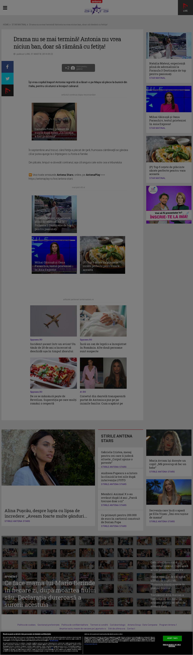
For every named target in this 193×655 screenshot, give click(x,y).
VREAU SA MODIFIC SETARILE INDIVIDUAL (172, 645)
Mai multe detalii (54, 640)
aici (52, 648)
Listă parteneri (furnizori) (90, 644)
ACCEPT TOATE (172, 638)
